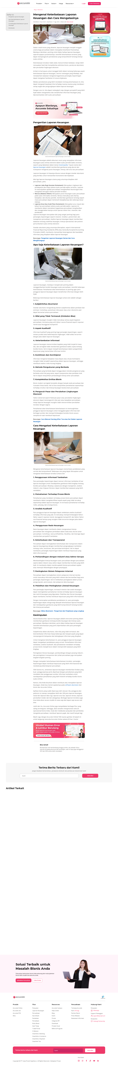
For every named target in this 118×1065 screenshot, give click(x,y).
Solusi (53, 3)
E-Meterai (35, 1031)
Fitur (47, 3)
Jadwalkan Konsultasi (23, 980)
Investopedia (63, 165)
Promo (54, 1018)
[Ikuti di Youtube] (94, 1060)
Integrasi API (56, 1021)
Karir (75, 1010)
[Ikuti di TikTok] (90, 1060)
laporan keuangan (39, 167)
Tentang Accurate (76, 1008)
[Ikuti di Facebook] (86, 1060)
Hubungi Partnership (99, 1021)
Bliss (14, 1016)
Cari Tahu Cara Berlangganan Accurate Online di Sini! (27, 943)
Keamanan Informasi (77, 1018)
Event (53, 1016)
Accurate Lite (17, 1010)
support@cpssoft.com (99, 1016)
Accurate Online (17, 1008)
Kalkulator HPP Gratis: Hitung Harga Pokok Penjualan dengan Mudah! (33, 836)
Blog (35, 9)
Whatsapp (96, 1010)
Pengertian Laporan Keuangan (16, 16)
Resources (70, 3)
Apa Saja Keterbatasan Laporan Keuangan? (16, 20)
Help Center (55, 1010)
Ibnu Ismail (70, 22)
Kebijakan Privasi (55, 1061)
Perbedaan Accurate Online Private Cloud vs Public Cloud (29, 889)
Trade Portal (36, 1028)
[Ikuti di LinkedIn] (98, 1060)
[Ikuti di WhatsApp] (82, 1060)
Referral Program (57, 1028)
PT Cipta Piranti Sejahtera (28, 1061)
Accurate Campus (57, 1008)
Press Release (75, 1016)
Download (55, 1023)
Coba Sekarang (94, 3)
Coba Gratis (37, 980)
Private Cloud (56, 1026)
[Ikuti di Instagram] (78, 1060)
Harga (61, 3)
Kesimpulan (12, 28)
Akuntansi (40, 9)
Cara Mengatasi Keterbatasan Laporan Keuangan (18, 24)
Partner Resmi (75, 1013)
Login (84, 3)
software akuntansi (72, 685)
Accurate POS (17, 1013)
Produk (39, 3)
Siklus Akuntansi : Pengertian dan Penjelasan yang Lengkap (62, 611)
